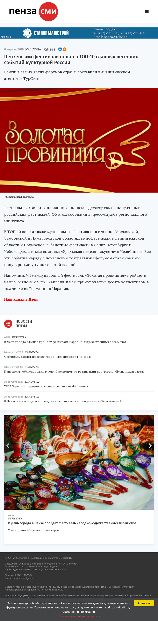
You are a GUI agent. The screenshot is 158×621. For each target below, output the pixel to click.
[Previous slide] (9, 446)
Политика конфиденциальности (79, 616)
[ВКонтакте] (60, 49)
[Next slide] (149, 446)
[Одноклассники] (64, 49)
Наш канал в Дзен (21, 299)
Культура (33, 49)
